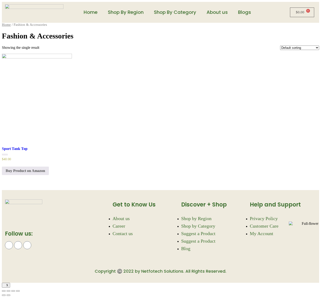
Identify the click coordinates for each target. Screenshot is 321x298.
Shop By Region (126, 12)
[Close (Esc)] (4, 291)
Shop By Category (175, 12)
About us (217, 12)
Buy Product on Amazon (25, 171)
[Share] (8, 291)
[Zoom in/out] (18, 291)
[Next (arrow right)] (8, 295)
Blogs (244, 12)
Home (91, 12)
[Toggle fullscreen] (13, 291)
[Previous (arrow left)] (4, 295)
